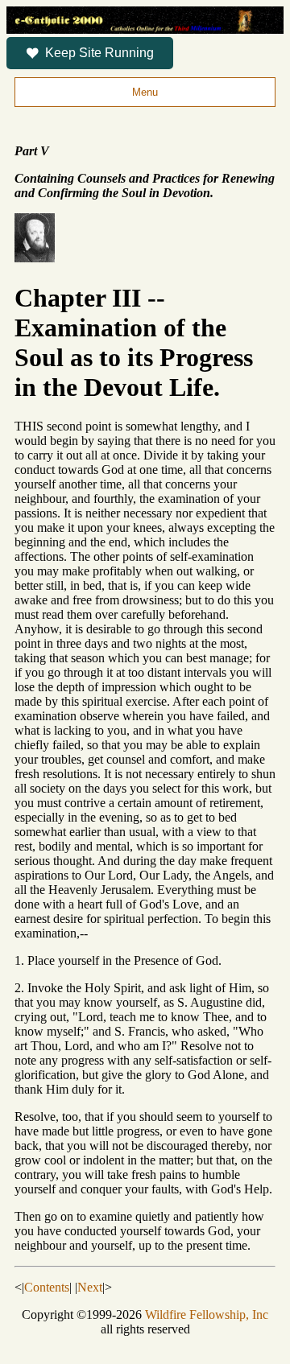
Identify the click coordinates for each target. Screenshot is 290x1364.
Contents (46, 1287)
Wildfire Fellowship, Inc (206, 1314)
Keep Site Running (99, 53)
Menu (145, 92)
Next (89, 1287)
